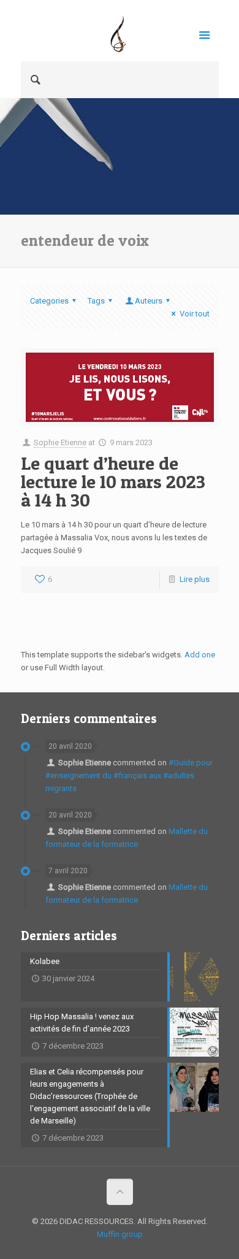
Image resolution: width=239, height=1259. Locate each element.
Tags (96, 300)
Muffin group (120, 1234)
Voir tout (194, 313)
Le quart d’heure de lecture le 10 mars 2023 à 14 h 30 (113, 481)
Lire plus (195, 579)
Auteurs (148, 300)
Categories (49, 300)
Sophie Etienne (60, 442)
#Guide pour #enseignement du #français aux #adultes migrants (129, 775)
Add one (199, 654)
